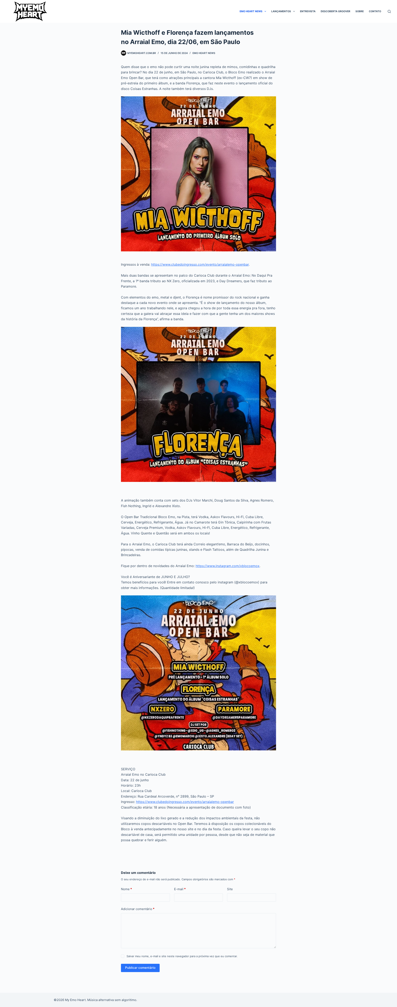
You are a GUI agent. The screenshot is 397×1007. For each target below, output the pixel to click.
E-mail (180, 889)
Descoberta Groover (335, 11)
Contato (375, 11)
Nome (126, 889)
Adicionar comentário (137, 909)
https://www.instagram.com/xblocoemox (227, 566)
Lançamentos (281, 11)
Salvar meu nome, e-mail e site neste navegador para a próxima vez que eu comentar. (182, 956)
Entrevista (308, 11)
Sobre (359, 11)
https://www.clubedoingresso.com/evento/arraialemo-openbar (200, 264)
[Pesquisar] (389, 11)
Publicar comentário (140, 968)
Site (230, 889)
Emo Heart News (251, 11)
